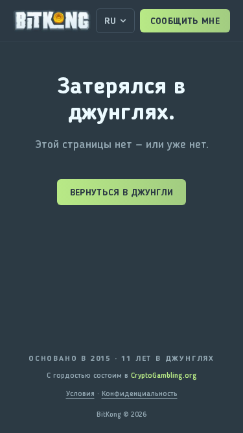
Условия (80, 393)
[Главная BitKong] (52, 21)
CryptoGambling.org (164, 375)
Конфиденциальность (140, 393)
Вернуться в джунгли (122, 192)
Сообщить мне (185, 21)
